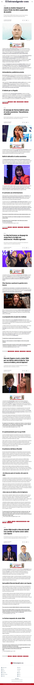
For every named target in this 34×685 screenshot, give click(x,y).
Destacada (14, 521)
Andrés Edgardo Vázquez (14, 48)
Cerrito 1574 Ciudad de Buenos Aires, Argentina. (17, 679)
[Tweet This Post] (24, 20)
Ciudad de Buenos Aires (11, 351)
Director (3, 669)
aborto (10, 403)
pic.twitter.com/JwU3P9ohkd (22, 345)
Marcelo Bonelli (26, 569)
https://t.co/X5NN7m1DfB (19, 612)
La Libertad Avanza (19, 149)
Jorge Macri (9, 276)
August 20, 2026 (16, 347)
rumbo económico (27, 227)
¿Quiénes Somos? (4, 667)
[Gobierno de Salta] (17, 46)
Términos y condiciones (19, 681)
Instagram (19, 669)
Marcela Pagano (12, 401)
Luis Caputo (8, 571)
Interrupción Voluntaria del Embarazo (21, 521)
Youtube (19, 674)
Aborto (9, 521)
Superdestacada (5, 228)
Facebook (19, 667)
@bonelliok (24, 607)
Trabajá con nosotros (4, 674)
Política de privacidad (14, 681)
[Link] (26, 20)
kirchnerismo (15, 227)
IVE (28, 521)
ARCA (18, 49)
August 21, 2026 (16, 223)
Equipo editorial (4, 672)
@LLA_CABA (7, 340)
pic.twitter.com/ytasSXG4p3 (7, 221)
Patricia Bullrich (25, 149)
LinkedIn (19, 672)
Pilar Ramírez (25, 275)
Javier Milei (16, 150)
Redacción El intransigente (8, 247)
